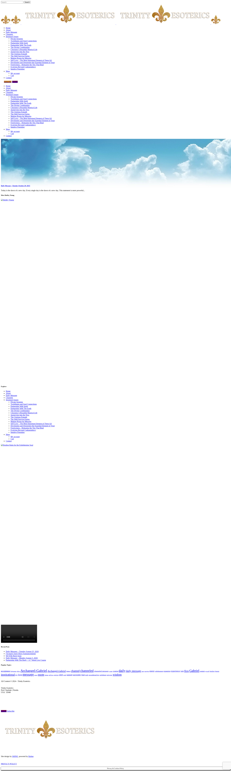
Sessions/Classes (12, 400)
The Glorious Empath (19, 417)
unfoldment (103, 675)
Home (8, 391)
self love (51, 675)
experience (175, 671)
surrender (77, 675)
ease (143, 671)
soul (64, 675)
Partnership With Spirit (19, 406)
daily (122, 671)
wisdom (117, 674)
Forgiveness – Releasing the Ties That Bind (27, 428)
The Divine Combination (20, 411)
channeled (87, 671)
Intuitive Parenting (18, 432)
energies (146, 671)
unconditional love (94, 675)
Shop (8, 434)
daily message (133, 670)
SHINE (15, 756)
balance (68, 671)
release (46, 675)
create (110, 671)
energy (152, 671)
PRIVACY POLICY (9, 764)
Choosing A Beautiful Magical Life (24, 413)
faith (182, 671)
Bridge (31, 756)
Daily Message (11, 395)
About (8, 393)
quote (41, 674)
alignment (13, 671)
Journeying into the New (20, 415)
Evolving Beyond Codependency (23, 430)
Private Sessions (17, 402)
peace (35, 675)
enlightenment (159, 671)
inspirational (8, 674)
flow (186, 671)
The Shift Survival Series (20, 419)
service (56, 675)
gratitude (202, 671)
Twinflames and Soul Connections (24, 404)
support (69, 675)
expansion (167, 671)
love (20, 674)
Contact (9, 441)
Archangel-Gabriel (33, 671)
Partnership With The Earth (21, 408)
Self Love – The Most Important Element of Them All (31, 424)
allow (18, 671)
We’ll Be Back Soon (13, 656)
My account (15, 437)
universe (109, 675)
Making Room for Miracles (21, 421)
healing (212, 671)
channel (75, 670)
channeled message (101, 671)
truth (86, 675)
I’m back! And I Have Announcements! (21, 654)
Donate (15, 82)
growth (207, 671)
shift (61, 675)
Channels (9, 398)
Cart (12, 439)
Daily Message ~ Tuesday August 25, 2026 (22, 651)
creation (115, 671)
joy (16, 675)
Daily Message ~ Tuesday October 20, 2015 (15, 186)
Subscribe (7, 82)
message (28, 674)
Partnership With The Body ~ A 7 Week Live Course (26, 660)
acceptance (5, 671)
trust (83, 675)
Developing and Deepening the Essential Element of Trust (33, 426)
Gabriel (194, 671)
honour (217, 671)
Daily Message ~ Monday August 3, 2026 (22, 658)
